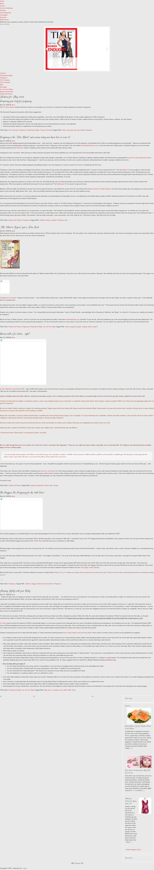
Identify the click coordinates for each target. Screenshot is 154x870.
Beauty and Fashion (15, 220)
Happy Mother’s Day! (55, 59)
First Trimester (13, 130)
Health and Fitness (15, 326)
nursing (55, 485)
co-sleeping (55, 690)
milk (51, 485)
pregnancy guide (75, 326)
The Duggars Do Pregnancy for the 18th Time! (22, 492)
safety (65, 690)
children (27, 584)
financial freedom (47, 584)
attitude (33, 485)
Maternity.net (4, 19)
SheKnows (20, 148)
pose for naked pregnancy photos (140, 157)
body (63, 130)
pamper (53, 220)
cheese (46, 485)
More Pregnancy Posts (134, 849)
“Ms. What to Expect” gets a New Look (19, 227)
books (67, 326)
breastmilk (39, 485)
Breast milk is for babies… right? (15, 334)
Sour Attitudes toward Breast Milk (13, 389)
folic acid (77, 130)
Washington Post (124, 170)
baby (45, 690)
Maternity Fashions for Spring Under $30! (131, 801)
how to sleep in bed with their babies (77, 632)
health (82, 130)
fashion (48, 220)
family (39, 584)
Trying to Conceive (46, 130)
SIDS (69, 690)
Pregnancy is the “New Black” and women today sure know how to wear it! (35, 137)
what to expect (92, 326)
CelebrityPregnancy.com (91, 145)
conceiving (69, 130)
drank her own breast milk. (49, 471)
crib (61, 690)
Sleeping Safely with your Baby (15, 591)
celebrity (42, 220)
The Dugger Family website (89, 567)
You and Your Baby (49, 326)
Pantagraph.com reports (8, 298)
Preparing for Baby (33, 130)
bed (49, 690)
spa (66, 220)
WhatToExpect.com (73, 319)
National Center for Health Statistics (99, 189)
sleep (74, 690)
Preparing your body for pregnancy (16, 101)
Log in (25, 868)
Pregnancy (22, 130)
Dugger (33, 584)
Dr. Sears (3, 623)
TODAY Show (38, 541)
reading (84, 326)
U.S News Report (8, 107)
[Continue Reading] (81, 68)
